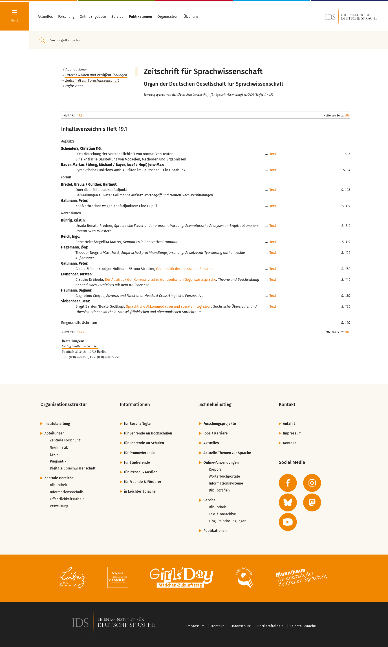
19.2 (79, 115)
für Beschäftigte (137, 423)
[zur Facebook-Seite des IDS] (288, 483)
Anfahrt (289, 423)
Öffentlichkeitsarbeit (67, 499)
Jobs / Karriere (215, 433)
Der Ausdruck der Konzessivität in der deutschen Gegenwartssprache (160, 279)
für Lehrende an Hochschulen (148, 433)
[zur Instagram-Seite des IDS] (312, 483)
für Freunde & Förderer (142, 482)
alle (347, 115)
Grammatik (59, 447)
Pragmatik (58, 461)
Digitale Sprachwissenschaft (72, 468)
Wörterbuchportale (224, 476)
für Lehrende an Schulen (144, 443)
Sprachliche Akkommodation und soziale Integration (168, 306)
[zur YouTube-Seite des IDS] (288, 522)
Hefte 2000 (74, 86)
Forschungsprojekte (219, 423)
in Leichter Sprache (140, 491)
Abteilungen (54, 433)
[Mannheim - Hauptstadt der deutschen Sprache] (301, 578)
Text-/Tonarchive (222, 514)
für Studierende (137, 462)
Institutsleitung (57, 423)
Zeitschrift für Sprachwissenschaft (92, 80)
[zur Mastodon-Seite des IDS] (312, 502)
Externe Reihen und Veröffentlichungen (96, 75)
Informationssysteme (226, 483)
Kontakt (289, 443)
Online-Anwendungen (221, 462)
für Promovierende (139, 453)
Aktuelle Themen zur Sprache (227, 453)
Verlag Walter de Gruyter (80, 346)
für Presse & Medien (140, 472)
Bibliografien (219, 490)
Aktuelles (211, 443)
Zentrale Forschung (65, 440)
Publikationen (76, 70)
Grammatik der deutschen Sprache (184, 269)
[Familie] (117, 578)
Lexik (54, 454)
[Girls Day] (182, 578)
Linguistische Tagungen (227, 521)
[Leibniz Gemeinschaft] (73, 578)
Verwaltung (59, 506)
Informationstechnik (66, 492)
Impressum (292, 433)
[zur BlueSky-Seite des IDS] (288, 502)
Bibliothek (58, 485)
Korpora (215, 469)
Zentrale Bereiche (59, 478)
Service (209, 500)
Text (272, 154)
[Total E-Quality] (244, 578)
